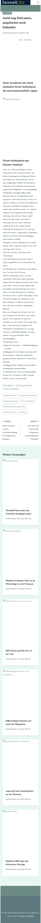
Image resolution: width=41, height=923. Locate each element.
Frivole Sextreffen (26, 916)
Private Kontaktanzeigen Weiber (14, 406)
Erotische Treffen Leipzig (27, 395)
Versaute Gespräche (11, 388)
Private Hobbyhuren (27, 401)
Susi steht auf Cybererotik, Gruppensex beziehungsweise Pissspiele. (32, 430)
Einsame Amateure (10, 395)
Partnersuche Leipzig (11, 401)
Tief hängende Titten (24, 385)
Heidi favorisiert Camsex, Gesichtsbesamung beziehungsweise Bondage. (9, 430)
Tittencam (23, 412)
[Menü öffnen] (38, 2)
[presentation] (20, 482)
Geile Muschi (8, 385)
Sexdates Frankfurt (10, 412)
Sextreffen (7, 13)
